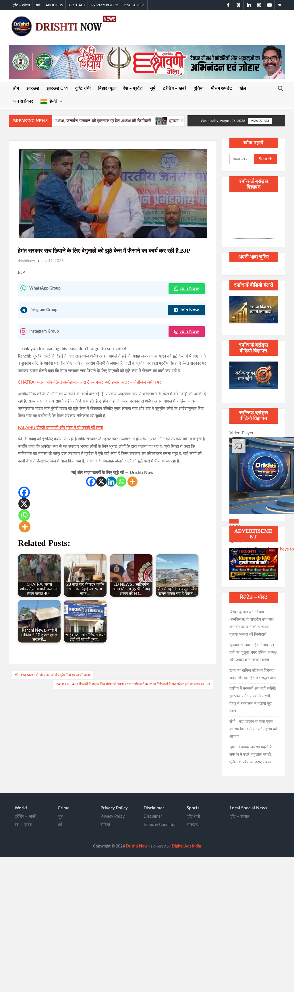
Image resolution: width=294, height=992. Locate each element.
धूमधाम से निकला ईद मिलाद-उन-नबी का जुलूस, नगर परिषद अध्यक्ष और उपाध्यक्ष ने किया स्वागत (167, 120)
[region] (253, 219)
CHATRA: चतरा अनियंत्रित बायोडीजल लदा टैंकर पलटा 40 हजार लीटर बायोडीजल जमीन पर (89, 382)
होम (16, 88)
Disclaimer (134, 5)
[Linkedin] (111, 482)
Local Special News (248, 808)
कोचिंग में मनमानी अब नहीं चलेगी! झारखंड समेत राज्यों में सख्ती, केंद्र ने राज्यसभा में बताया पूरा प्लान (252, 700)
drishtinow (26, 261)
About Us (54, 5)
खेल (242, 88)
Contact (77, 5)
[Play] (234, 521)
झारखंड (32, 88)
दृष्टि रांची (83, 88)
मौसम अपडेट (221, 88)
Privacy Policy (104, 5)
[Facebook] (91, 482)
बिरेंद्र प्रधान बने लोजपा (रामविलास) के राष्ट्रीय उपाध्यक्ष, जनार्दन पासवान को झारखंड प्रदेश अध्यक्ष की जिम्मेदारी (251, 623)
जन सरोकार (23, 101)
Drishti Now (137, 846)
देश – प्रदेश (132, 88)
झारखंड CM (57, 88)
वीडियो (105, 825)
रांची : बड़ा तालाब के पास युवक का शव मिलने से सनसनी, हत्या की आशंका (253, 729)
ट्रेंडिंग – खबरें (174, 88)
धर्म (38, 5)
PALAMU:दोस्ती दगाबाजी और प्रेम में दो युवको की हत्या (60, 427)
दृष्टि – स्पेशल (21, 5)
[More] (132, 482)
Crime (63, 808)
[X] (101, 482)
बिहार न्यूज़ (106, 88)
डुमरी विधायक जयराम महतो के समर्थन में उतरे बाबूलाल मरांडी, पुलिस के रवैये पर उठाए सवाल (250, 754)
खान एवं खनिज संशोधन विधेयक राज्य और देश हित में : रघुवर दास (252, 674)
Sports (193, 808)
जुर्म (152, 88)
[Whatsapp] (121, 482)
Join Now (189, 288)
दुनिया (199, 88)
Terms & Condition (160, 825)
